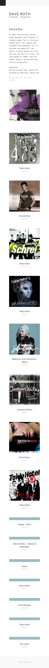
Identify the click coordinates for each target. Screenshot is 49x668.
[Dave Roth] (20, 19)
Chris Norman (24, 605)
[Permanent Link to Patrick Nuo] (24, 210)
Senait (24, 566)
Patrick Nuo (24, 216)
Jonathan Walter (24, 409)
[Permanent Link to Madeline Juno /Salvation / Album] (24, 353)
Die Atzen (24, 644)
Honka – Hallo (24, 524)
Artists (12, 80)
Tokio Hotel (24, 168)
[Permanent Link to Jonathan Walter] (24, 404)
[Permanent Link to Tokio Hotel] (24, 162)
